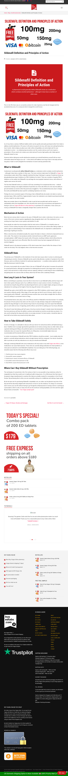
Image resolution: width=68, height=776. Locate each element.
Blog (9, 12)
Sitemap (52, 649)
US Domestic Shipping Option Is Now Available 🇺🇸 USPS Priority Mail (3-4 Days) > (34, 774)
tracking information (45, 702)
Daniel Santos (23, 59)
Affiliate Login (54, 635)
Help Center (53, 628)
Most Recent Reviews (55, 617)
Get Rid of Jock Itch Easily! (55, 403)
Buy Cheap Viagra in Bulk (41, 635)
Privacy (52, 640)
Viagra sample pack (28, 389)
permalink (13, 397)
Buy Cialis (37, 617)
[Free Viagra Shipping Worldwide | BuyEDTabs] (23, 459)
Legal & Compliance (55, 637)
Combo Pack (38, 624)
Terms (52, 642)
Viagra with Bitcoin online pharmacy (24, 205)
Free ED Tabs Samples (40, 626)
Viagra (59, 173)
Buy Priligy (37, 622)
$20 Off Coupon (38, 633)
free (21, 389)
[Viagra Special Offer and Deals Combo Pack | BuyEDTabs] (23, 426)
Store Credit (54, 624)
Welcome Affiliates (55, 633)
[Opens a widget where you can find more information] (61, 773)
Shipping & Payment (55, 622)
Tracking (53, 631)
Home (5, 12)
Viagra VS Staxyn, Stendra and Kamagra (16, 403)
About (52, 615)
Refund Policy (54, 626)
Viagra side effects (54, 343)
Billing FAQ (53, 620)
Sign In (52, 646)
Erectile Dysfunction (16, 12)
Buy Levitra (38, 620)
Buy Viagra (37, 615)
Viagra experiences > (54, 529)
